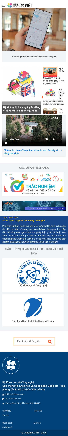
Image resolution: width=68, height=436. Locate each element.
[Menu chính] (2, 5)
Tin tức (5, 415)
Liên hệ (37, 423)
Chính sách (7, 423)
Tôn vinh (38, 410)
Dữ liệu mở (7, 427)
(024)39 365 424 (13, 398)
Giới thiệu (6, 410)
